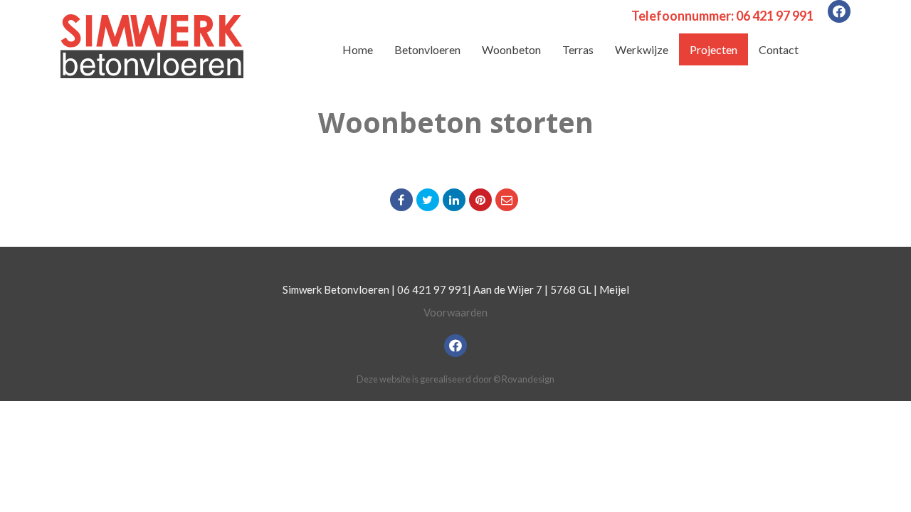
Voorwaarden (455, 312)
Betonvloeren (427, 49)
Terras (578, 49)
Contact (779, 49)
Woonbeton (511, 49)
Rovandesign (528, 379)
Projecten (713, 49)
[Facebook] (839, 11)
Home (357, 49)
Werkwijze (641, 49)
